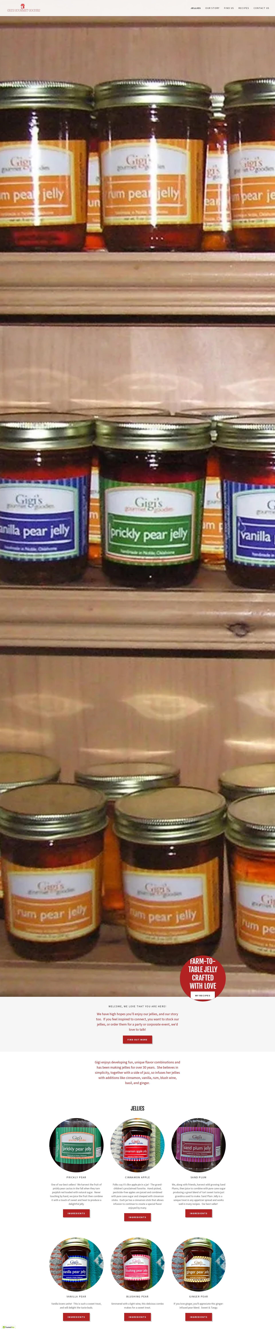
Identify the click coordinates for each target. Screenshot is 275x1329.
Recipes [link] (243, 8)
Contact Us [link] (261, 8)
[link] (24, 7)
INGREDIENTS (76, 1213)
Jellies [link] (196, 8)
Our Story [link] (212, 8)
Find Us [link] (229, 8)
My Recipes (202, 995)
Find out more (137, 1039)
